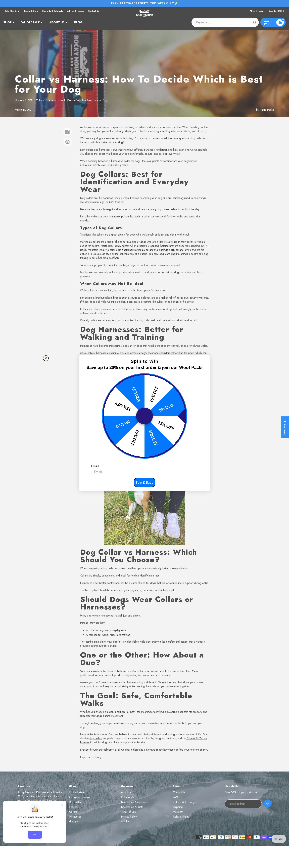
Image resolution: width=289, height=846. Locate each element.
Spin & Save (144, 482)
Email (95, 466)
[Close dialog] (46, 358)
